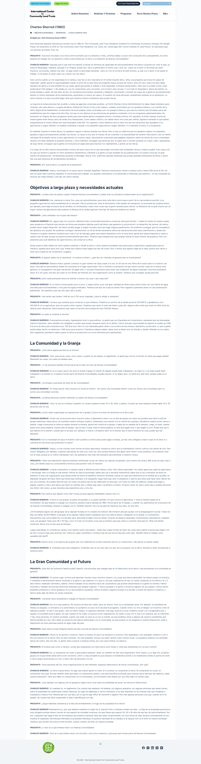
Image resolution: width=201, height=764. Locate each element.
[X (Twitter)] (157, 747)
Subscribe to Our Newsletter (40, 3)
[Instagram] (148, 747)
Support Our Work (61, 3)
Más (165, 13)
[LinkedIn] (152, 747)
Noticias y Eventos (104, 13)
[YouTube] (161, 747)
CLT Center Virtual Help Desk (128, 3)
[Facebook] (143, 747)
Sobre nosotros (80, 13)
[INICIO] (31, 33)
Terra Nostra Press (147, 13)
